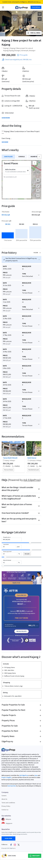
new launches (12, 786)
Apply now (16, 583)
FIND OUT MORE (21, 618)
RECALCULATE (21, 631)
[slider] (30, 543)
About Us (4, 799)
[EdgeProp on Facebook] (11, 845)
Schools (21, 157)
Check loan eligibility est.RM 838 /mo (18, 59)
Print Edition (36, 7)
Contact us (5, 810)
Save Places (8, 157)
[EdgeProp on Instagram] (15, 845)
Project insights (6, 777)
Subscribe (8, 838)
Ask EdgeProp (31, 480)
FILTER (36, 253)
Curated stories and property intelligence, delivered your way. (20, 2)
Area (35, 775)
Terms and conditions (8, 803)
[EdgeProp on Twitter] (19, 845)
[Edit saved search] (40, 19)
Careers (4, 796)
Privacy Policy (6, 806)
